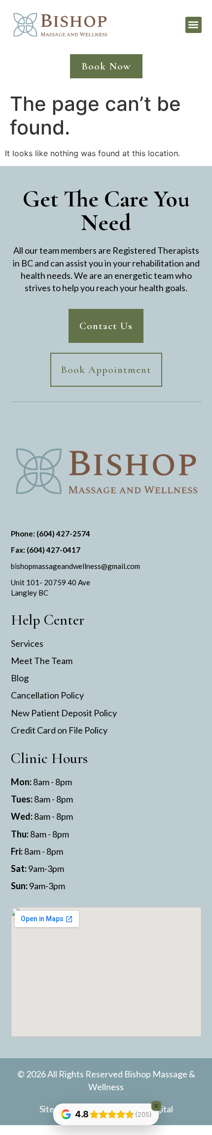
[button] (193, 25)
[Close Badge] (156, 1106)
